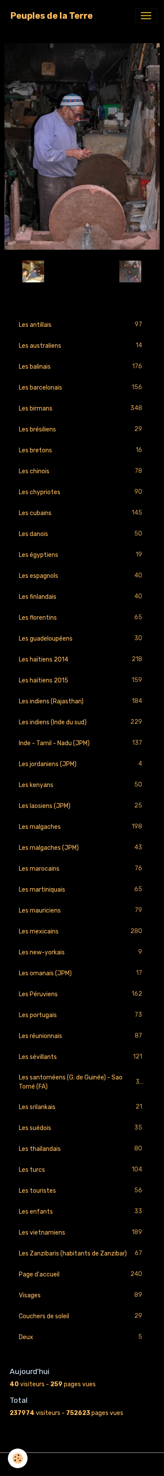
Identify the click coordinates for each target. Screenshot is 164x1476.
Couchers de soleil (80, 1316)
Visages (80, 1295)
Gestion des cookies (82, 1464)
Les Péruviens (80, 994)
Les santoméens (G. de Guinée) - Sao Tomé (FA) (81, 1082)
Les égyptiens (80, 555)
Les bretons (80, 450)
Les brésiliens (80, 429)
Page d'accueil (80, 1274)
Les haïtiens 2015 (80, 680)
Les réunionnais (80, 1036)
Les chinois (80, 471)
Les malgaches (80, 827)
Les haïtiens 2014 (80, 659)
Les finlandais (80, 597)
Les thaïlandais (80, 1149)
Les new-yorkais (80, 952)
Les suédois (80, 1128)
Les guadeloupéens (80, 638)
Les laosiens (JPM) (80, 806)
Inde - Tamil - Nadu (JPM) (80, 743)
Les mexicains (80, 931)
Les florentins (80, 617)
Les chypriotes (80, 492)
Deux (80, 1337)
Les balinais (80, 366)
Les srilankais (80, 1107)
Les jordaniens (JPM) (80, 764)
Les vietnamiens (80, 1232)
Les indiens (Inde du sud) (80, 722)
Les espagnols (80, 576)
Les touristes (80, 1190)
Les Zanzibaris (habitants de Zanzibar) (80, 1253)
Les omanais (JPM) (80, 973)
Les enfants (80, 1211)
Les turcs (80, 1170)
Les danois (80, 534)
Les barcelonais (80, 387)
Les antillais (80, 325)
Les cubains (80, 513)
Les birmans (80, 408)
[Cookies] (18, 1458)
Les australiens (80, 345)
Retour (82, 271)
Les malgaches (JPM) (80, 848)
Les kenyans (80, 785)
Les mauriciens (80, 910)
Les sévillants (80, 1057)
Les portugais (80, 1015)
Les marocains (80, 868)
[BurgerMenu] (146, 15)
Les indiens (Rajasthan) (80, 701)
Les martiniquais (80, 889)
